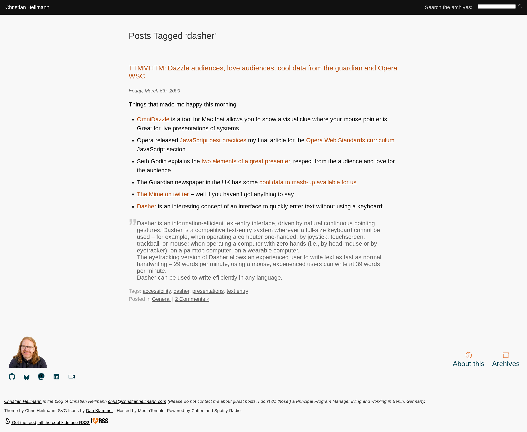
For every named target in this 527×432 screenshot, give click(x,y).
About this (469, 364)
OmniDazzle (153, 119)
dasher (181, 291)
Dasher (146, 206)
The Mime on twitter (163, 194)
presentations (208, 291)
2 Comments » (192, 299)
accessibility (157, 291)
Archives (506, 364)
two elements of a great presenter (246, 161)
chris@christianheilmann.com (137, 401)
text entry (237, 291)
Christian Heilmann (27, 7)
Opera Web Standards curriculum (350, 140)
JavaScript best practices (213, 140)
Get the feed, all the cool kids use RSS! (50, 422)
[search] (520, 6)
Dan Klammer (99, 410)
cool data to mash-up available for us (308, 182)
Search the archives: (448, 7)
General (161, 299)
